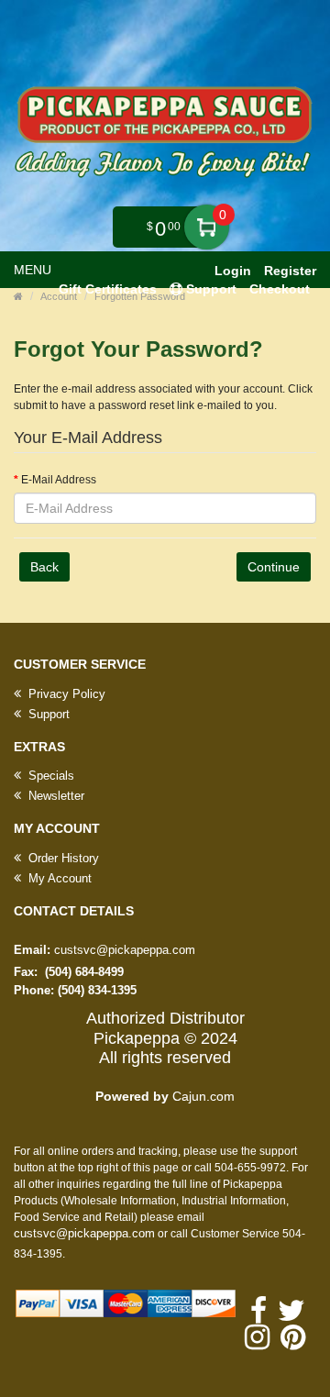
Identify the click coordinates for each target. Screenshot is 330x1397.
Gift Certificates (108, 289)
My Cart (206, 227)
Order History (62, 858)
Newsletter (54, 796)
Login (232, 270)
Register (290, 270)
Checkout (279, 289)
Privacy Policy (65, 694)
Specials (49, 775)
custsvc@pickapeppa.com (124, 950)
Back (44, 567)
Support (47, 714)
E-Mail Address (58, 479)
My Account (58, 878)
